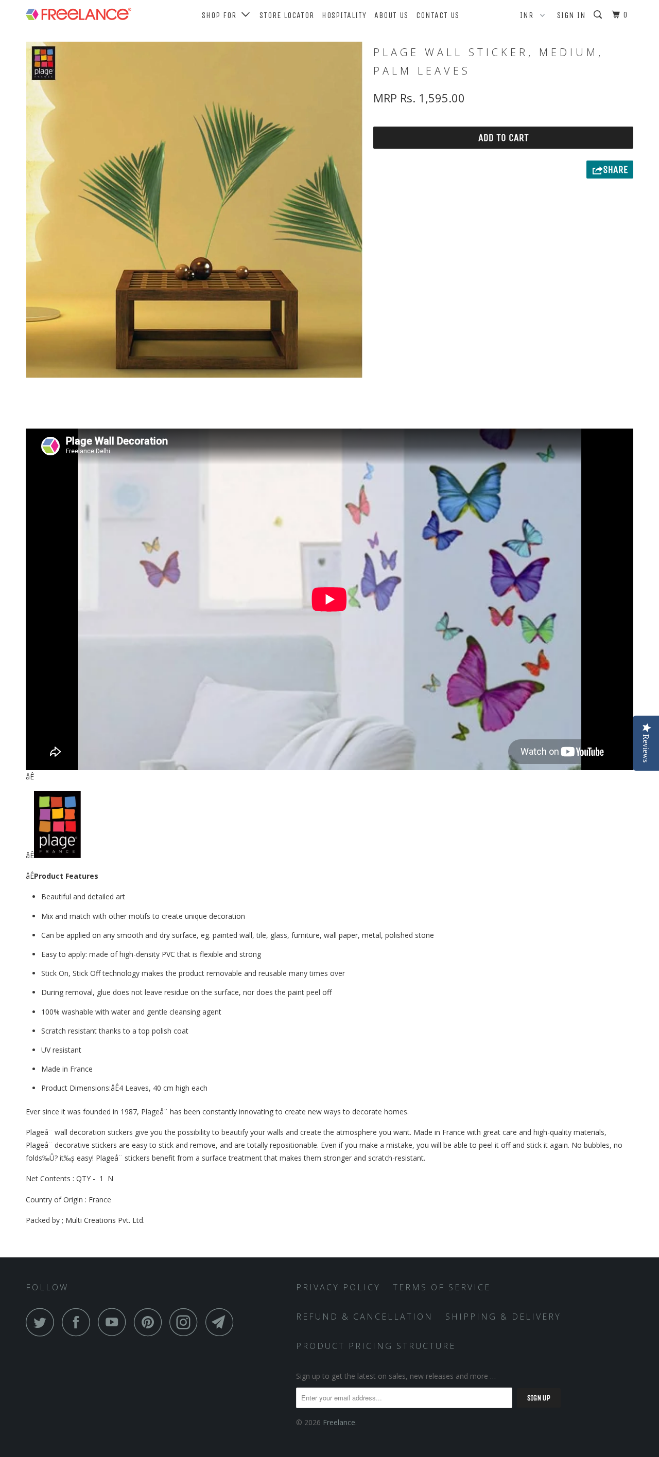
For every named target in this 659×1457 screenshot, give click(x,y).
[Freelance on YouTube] (115, 1322)
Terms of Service (442, 1287)
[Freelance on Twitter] (43, 1322)
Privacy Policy (338, 1287)
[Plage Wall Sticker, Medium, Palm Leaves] (194, 209)
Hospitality (344, 15)
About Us (391, 15)
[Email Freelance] (222, 1322)
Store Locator (286, 15)
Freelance (339, 1422)
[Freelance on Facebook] (79, 1322)
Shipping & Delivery (503, 1316)
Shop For (221, 15)
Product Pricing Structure (376, 1346)
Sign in (571, 15)
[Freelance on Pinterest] (150, 1322)
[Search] (599, 15)
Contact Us (437, 15)
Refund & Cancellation (364, 1316)
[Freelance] (78, 12)
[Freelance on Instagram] (186, 1322)
